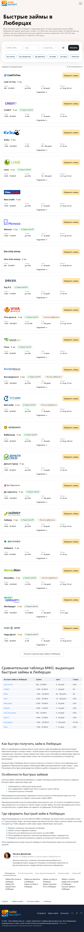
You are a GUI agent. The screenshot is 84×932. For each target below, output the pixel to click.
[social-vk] (72, 913)
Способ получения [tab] (25, 873)
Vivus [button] (6, 727)
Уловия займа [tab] (63, 873)
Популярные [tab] (10, 873)
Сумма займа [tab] (77, 873)
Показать (73, 48)
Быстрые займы (33, 901)
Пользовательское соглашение (30, 926)
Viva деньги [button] (8, 722)
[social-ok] (77, 913)
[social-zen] (81, 913)
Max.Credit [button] (8, 703)
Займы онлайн (17, 901)
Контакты (64, 913)
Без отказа (11, 57)
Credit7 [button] (6, 689)
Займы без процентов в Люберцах (10, 886)
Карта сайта (53, 913)
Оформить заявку (71, 75)
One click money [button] (10, 713)
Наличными (76, 57)
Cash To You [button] (8, 684)
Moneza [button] (7, 708)
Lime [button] (5, 699)
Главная (5, 901)
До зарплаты (40, 57)
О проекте (41, 913)
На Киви (53, 57)
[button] (42, 92)
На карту (63, 57)
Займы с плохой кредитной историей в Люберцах (70, 881)
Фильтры (63, 48)
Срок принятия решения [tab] (45, 873)
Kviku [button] (6, 694)
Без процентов (25, 57)
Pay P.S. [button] (6, 717)
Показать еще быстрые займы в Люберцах (42, 654)
